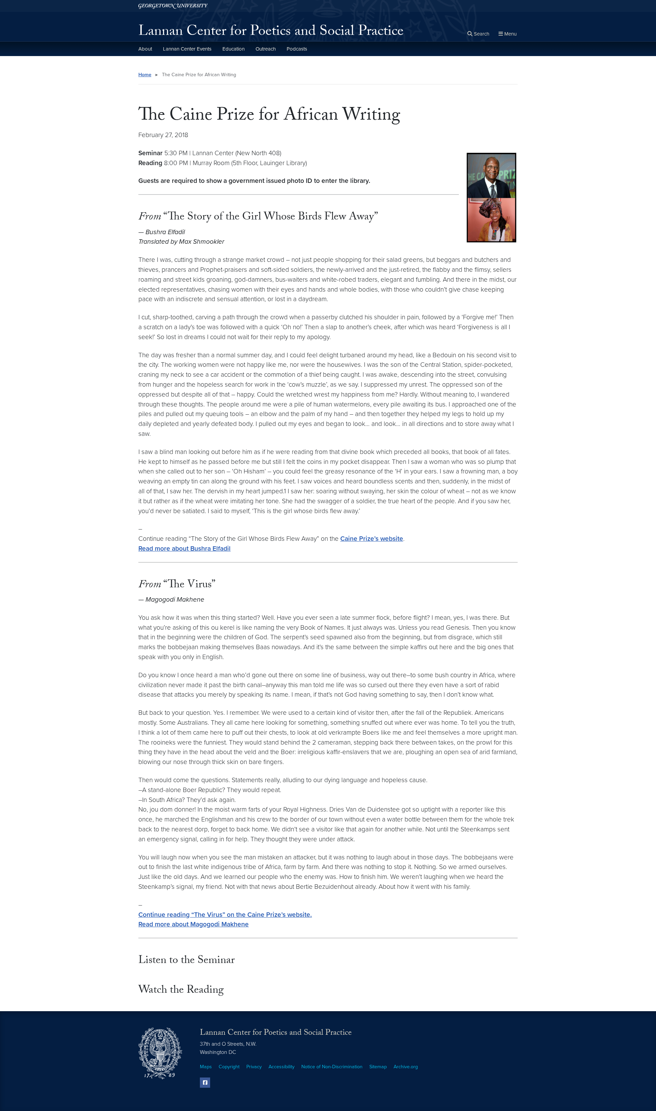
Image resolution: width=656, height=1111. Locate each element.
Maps (206, 1067)
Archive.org (406, 1067)
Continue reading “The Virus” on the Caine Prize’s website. (225, 915)
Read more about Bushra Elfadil (184, 548)
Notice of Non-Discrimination (332, 1067)
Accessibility (282, 1067)
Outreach (266, 49)
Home (144, 75)
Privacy (254, 1067)
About (145, 49)
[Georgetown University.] (173, 6)
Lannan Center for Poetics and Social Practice (271, 32)
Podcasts (297, 49)
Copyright (229, 1067)
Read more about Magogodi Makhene (193, 924)
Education (233, 49)
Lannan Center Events (187, 49)
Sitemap (378, 1067)
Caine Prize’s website (371, 539)
